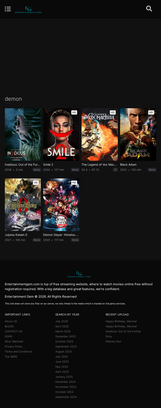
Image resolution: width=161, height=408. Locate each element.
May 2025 (61, 366)
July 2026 (61, 321)
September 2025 (66, 346)
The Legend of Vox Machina (100, 164)
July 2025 (61, 356)
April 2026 (62, 326)
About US (11, 321)
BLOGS (9, 326)
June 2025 (62, 361)
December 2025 (65, 336)
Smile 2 (48, 164)
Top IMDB (11, 356)
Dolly (109, 336)
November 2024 (65, 386)
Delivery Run (113, 341)
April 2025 (62, 371)
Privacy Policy (13, 346)
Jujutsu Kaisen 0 (16, 234)
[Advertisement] (80, 56)
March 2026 (63, 331)
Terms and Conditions (18, 351)
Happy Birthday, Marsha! (121, 321)
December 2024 (65, 381)
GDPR (8, 336)
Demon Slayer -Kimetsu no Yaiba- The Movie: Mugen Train (61, 234)
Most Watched (14, 341)
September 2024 (66, 397)
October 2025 (64, 341)
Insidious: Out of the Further (23, 164)
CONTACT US (13, 331)
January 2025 (64, 376)
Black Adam (128, 164)
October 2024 (64, 391)
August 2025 (63, 351)
